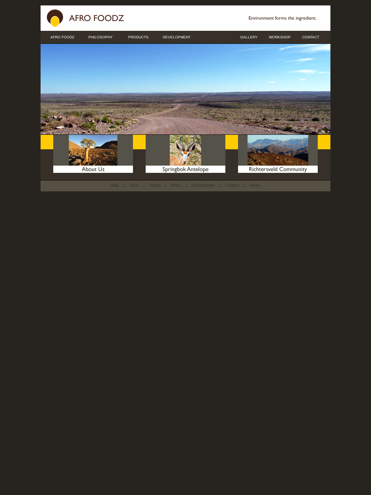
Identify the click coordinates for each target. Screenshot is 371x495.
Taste (134, 185)
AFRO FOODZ (62, 37)
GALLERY (249, 37)
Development (203, 185)
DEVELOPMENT (177, 37)
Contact (232, 185)
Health (155, 185)
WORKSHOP (280, 37)
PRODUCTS (138, 37)
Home (254, 185)
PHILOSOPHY (100, 37)
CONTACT (310, 37)
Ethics (176, 185)
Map (115, 185)
